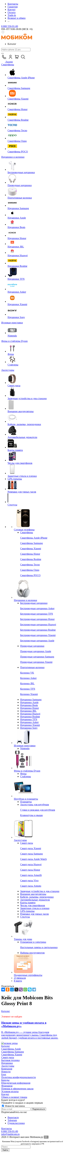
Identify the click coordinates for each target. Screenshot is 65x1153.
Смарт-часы (7, 1057)
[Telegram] (34, 989)
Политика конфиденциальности (18, 1077)
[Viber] (21, 989)
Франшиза (6, 1085)
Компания (6, 1068)
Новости (6, 1071)
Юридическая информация (15, 1083)
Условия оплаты (10, 1091)
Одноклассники (16, 1123)
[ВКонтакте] (3, 989)
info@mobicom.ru (10, 1134)
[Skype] (30, 989)
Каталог (5, 1046)
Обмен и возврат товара (14, 1097)
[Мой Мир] (12, 989)
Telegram (12, 1120)
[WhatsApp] (25, 989)
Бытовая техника (10, 1060)
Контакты (6, 1128)
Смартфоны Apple (11, 1049)
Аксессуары (7, 1066)
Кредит (5, 1094)
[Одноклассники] (7, 989)
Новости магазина (14, 1106)
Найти (5, 1150)
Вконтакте (13, 1117)
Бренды (5, 1080)
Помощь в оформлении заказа (17, 1088)
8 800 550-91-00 (9, 26)
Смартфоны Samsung (12, 1051)
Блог (3, 1074)
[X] (16, 989)
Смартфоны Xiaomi (11, 1054)
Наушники (7, 1063)
